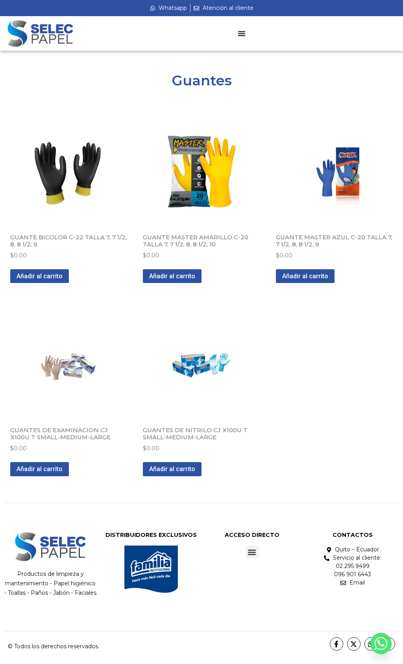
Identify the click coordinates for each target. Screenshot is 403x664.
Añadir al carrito (40, 276)
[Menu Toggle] (242, 33)
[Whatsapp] (381, 643)
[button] (252, 552)
